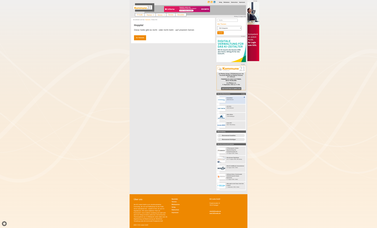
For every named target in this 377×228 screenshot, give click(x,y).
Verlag (173, 207)
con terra (229, 106)
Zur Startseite (140, 37)
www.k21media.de (215, 213)
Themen (149, 15)
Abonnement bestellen (229, 135)
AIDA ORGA (230, 114)
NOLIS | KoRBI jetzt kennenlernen (235, 166)
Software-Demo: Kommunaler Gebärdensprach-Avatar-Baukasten (234, 176)
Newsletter (180, 15)
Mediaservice (176, 204)
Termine (170, 15)
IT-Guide (140, 15)
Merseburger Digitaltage (233, 157)
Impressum (175, 212)
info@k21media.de (215, 211)
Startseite (147, 19)
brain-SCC (229, 122)
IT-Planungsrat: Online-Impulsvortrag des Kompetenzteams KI (233, 150)
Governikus (230, 97)
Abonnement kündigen (229, 139)
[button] (4, 223)
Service (160, 15)
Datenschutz (175, 210)
